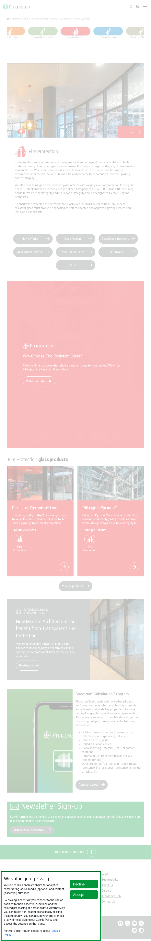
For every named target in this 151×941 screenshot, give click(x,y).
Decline (79, 884)
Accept (78, 895)
